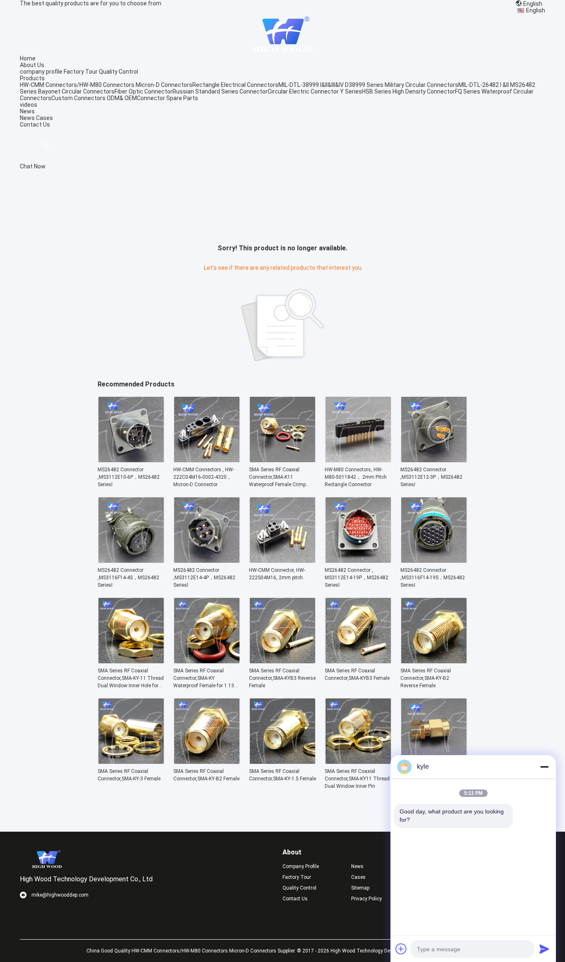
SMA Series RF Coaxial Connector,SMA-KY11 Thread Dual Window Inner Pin (357, 778)
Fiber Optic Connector (143, 91)
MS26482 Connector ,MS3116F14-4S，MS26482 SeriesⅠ (128, 577)
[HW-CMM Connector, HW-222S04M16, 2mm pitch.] (282, 560)
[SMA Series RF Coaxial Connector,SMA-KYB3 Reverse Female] (282, 661)
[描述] (45, 144)
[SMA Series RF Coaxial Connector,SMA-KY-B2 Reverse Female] (434, 661)
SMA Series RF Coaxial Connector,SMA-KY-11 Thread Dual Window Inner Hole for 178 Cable (131, 678)
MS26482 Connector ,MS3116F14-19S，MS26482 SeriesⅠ (432, 577)
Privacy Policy (366, 899)
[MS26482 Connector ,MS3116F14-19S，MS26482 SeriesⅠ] (434, 560)
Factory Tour (81, 71)
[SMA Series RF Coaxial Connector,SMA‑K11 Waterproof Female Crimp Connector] (282, 460)
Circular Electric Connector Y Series (315, 91)
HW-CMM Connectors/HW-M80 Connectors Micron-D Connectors (106, 85)
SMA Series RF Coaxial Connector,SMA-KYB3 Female (357, 674)
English (535, 10)
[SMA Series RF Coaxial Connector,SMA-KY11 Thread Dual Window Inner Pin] (358, 761)
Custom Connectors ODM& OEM (94, 98)
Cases (44, 118)
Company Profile (300, 866)
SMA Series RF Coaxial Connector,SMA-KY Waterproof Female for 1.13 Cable (203, 678)
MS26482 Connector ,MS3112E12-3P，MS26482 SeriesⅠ (431, 477)
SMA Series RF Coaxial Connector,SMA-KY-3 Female (129, 775)
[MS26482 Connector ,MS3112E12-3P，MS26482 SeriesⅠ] (434, 460)
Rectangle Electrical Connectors (235, 85)
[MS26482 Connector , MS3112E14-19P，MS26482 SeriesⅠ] (358, 560)
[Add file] (401, 949)
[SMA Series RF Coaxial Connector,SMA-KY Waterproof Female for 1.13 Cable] (207, 661)
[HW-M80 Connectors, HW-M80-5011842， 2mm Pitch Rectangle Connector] (358, 460)
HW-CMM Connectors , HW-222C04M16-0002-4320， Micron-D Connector (203, 477)
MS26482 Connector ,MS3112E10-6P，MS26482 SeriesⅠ (129, 477)
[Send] (544, 949)
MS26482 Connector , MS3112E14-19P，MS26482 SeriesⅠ (356, 577)
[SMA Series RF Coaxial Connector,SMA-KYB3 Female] (358, 661)
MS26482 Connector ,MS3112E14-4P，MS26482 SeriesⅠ (204, 577)
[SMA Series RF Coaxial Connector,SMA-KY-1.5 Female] (282, 761)
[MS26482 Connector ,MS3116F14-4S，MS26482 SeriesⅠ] (131, 560)
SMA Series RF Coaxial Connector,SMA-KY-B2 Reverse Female (425, 678)
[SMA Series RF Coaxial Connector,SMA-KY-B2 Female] (207, 761)
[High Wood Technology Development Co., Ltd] (282, 34)
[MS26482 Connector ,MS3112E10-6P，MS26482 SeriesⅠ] (131, 460)
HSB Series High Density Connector (408, 91)
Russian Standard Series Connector (220, 91)
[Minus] (544, 767)
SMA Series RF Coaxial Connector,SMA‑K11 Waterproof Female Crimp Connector (277, 477)
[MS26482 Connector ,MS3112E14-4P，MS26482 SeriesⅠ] (207, 560)
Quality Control (118, 71)
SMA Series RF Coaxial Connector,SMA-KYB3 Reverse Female (282, 678)
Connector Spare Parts (167, 98)
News (27, 118)
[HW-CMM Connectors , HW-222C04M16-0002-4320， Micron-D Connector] (207, 460)
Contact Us (295, 899)
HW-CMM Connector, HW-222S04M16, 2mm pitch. (277, 574)
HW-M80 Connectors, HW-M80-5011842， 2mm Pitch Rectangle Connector (356, 477)
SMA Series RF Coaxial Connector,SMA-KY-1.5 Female (282, 775)
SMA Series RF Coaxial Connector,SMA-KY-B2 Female (206, 775)
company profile (41, 71)
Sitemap (360, 888)
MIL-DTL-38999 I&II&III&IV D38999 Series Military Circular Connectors (368, 85)
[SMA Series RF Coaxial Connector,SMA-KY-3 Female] (131, 761)
